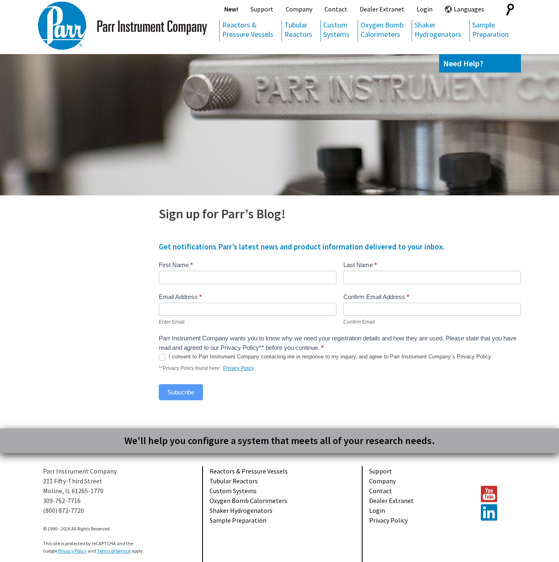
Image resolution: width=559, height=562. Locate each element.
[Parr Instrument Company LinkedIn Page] (497, 512)
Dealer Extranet (382, 9)
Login (425, 9)
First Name (176, 264)
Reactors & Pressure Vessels (247, 29)
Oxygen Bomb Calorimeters (382, 29)
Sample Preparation (490, 29)
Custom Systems (336, 29)
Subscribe (180, 392)
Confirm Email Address (376, 296)
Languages (469, 9)
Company (299, 9)
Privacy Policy (238, 368)
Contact (336, 9)
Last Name (360, 264)
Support (261, 9)
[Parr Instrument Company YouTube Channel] (497, 494)
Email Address (180, 296)
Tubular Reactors (298, 29)
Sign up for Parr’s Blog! (222, 214)
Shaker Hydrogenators (438, 29)
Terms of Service (114, 551)
